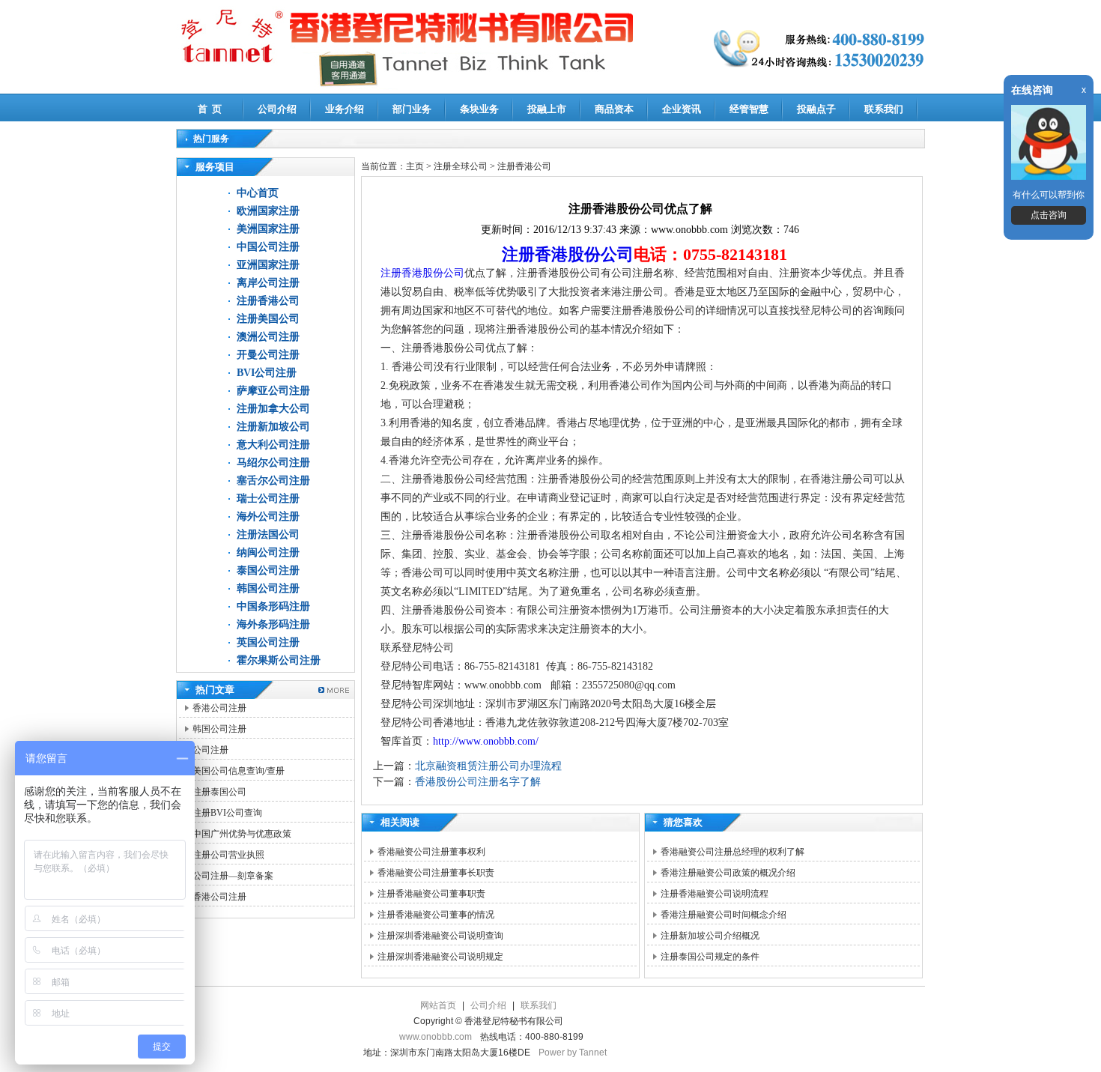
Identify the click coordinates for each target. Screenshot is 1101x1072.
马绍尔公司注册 (273, 462)
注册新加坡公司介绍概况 (710, 935)
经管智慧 (749, 109)
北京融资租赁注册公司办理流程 (488, 766)
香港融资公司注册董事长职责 (435, 872)
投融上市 (546, 109)
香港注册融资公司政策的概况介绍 (728, 872)
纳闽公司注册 (268, 552)
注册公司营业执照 (228, 855)
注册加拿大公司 (273, 408)
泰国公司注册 (268, 570)
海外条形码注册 (273, 624)
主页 (415, 166)
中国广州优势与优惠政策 (241, 834)
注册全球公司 (462, 166)
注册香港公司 (268, 300)
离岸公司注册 (268, 282)
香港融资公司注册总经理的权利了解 (732, 852)
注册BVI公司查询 (227, 813)
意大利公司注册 (273, 444)
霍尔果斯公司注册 (279, 660)
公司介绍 (277, 109)
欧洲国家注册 (268, 210)
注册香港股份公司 (568, 254)
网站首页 (438, 1005)
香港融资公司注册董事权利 (431, 852)
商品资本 (614, 109)
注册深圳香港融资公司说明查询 (440, 935)
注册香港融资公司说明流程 (714, 893)
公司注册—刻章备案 (232, 875)
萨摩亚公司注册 (273, 390)
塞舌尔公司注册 (273, 480)
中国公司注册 (268, 246)
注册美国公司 (268, 318)
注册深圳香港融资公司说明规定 (440, 956)
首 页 (210, 109)
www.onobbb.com (435, 1037)
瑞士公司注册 (268, 498)
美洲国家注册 (268, 228)
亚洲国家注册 (268, 264)
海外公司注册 (268, 516)
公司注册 (210, 750)
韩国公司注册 (268, 588)
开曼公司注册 (268, 354)
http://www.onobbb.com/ (486, 741)
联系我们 (883, 109)
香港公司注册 (219, 708)
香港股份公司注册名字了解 (478, 781)
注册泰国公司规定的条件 (710, 956)
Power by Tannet (573, 1052)
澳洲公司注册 (268, 336)
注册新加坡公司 (273, 426)
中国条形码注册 (273, 606)
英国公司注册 (268, 642)
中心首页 (258, 193)
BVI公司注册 (267, 372)
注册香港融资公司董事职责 (431, 893)
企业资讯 (681, 109)
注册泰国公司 (219, 792)
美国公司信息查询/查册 (238, 771)
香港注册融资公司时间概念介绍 (723, 914)
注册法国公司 (268, 534)
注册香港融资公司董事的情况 (435, 914)
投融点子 (816, 109)
